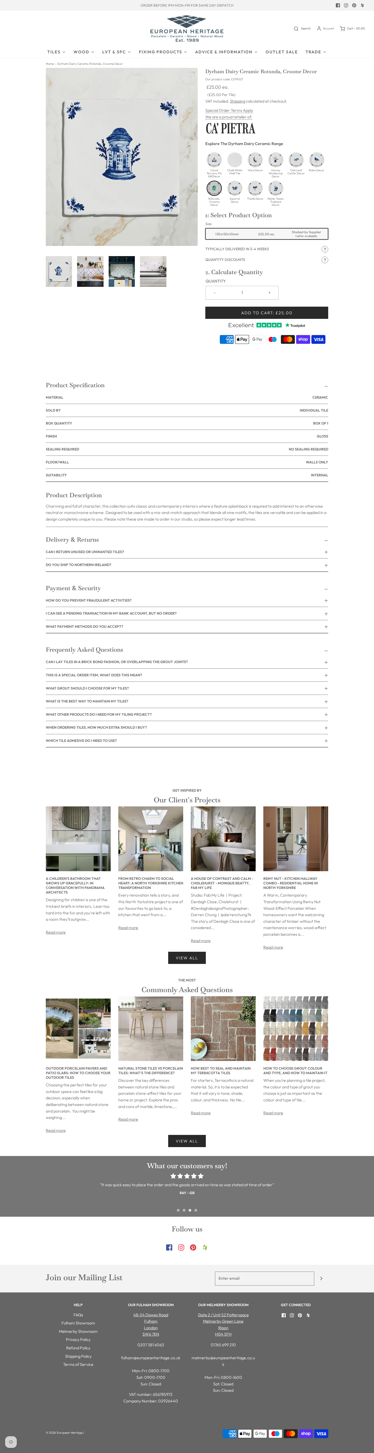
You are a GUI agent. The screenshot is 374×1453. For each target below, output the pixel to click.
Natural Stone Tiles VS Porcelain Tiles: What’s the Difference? (150, 1070)
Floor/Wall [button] (187, 462)
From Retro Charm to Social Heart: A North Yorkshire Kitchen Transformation (150, 883)
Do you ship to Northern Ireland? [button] (78, 565)
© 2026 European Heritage (64, 1432)
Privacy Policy (78, 1339)
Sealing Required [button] (187, 449)
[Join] (321, 1279)
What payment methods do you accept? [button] (84, 626)
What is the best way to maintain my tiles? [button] (87, 701)
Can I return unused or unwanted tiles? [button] (85, 552)
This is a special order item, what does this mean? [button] (94, 675)
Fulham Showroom (78, 1322)
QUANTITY (216, 281)
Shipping (237, 101)
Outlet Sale (282, 51)
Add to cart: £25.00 (267, 312)
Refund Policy (78, 1347)
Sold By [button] (187, 410)
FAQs (78, 1314)
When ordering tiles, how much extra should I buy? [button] (96, 727)
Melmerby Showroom (78, 1331)
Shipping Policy (78, 1356)
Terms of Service (78, 1364)
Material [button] (187, 397)
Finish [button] (187, 436)
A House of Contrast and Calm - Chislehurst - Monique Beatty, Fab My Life (222, 883)
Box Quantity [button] (187, 423)
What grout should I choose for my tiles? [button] (87, 688)
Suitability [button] (187, 475)
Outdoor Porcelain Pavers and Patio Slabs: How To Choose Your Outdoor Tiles (78, 1073)
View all (187, 957)
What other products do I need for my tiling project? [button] (99, 714)
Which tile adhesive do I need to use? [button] (81, 740)
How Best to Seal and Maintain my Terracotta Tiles (221, 1070)
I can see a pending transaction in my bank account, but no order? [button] (111, 613)
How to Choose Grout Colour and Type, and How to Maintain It (295, 1070)
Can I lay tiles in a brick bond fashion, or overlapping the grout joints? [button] (117, 662)
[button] (59, 271)
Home (50, 64)
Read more (56, 932)
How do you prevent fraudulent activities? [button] (89, 600)
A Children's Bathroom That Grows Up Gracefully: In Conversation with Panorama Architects (75, 885)
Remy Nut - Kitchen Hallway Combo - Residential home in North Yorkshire (290, 883)
